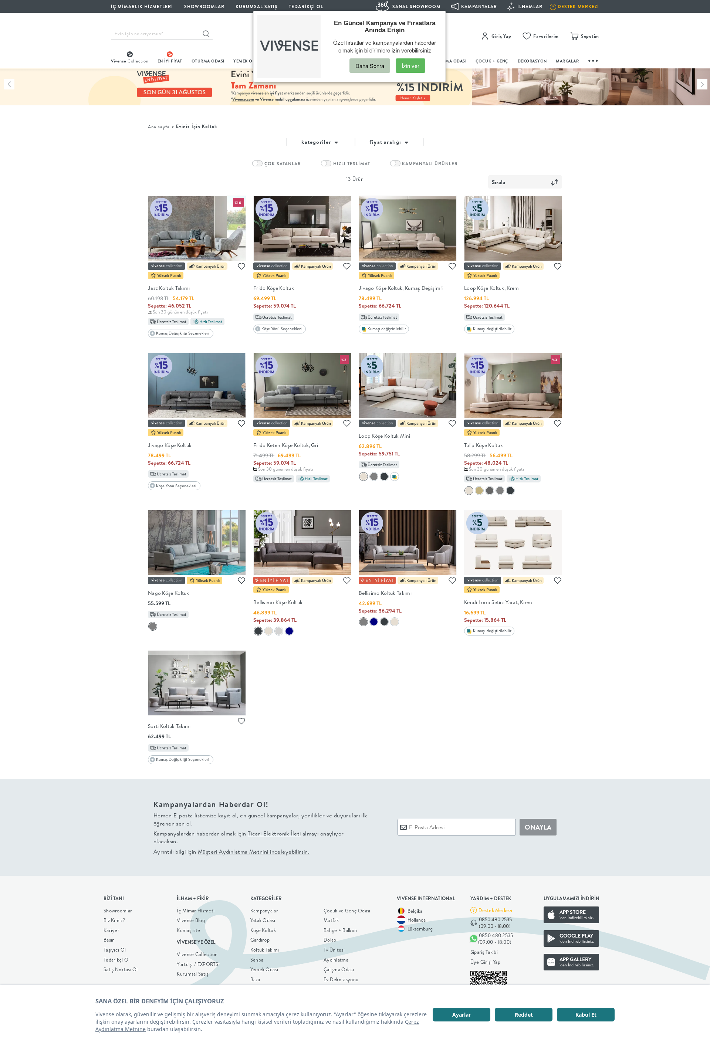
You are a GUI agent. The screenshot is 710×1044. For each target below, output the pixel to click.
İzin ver (410, 66)
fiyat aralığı (386, 142)
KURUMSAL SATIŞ (257, 6)
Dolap (330, 939)
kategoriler (316, 142)
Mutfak (331, 920)
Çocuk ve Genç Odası (347, 910)
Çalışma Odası (339, 969)
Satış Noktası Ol (121, 969)
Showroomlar (118, 910)
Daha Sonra (369, 66)
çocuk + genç (492, 61)
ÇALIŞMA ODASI (450, 61)
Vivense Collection (197, 954)
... (593, 59)
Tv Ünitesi (334, 949)
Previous (9, 84)
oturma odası (208, 61)
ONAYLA (538, 827)
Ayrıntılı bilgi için (231, 851)
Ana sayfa (159, 126)
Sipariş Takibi (484, 952)
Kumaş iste (188, 930)
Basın (109, 939)
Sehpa (257, 959)
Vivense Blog (191, 920)
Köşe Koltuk (263, 930)
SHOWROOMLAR (204, 6)
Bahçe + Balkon (340, 930)
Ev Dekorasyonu (341, 979)
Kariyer (111, 930)
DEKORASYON (532, 61)
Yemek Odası (264, 969)
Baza (255, 979)
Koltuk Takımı (264, 949)
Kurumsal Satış (192, 973)
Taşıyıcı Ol (115, 949)
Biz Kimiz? (114, 920)
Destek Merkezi (495, 910)
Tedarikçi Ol (306, 6)
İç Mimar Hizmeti (195, 910)
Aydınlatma (336, 959)
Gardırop (260, 939)
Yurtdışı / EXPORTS (197, 964)
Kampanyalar (264, 910)
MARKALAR (567, 61)
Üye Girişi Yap (485, 962)
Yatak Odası (262, 920)
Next (702, 84)
